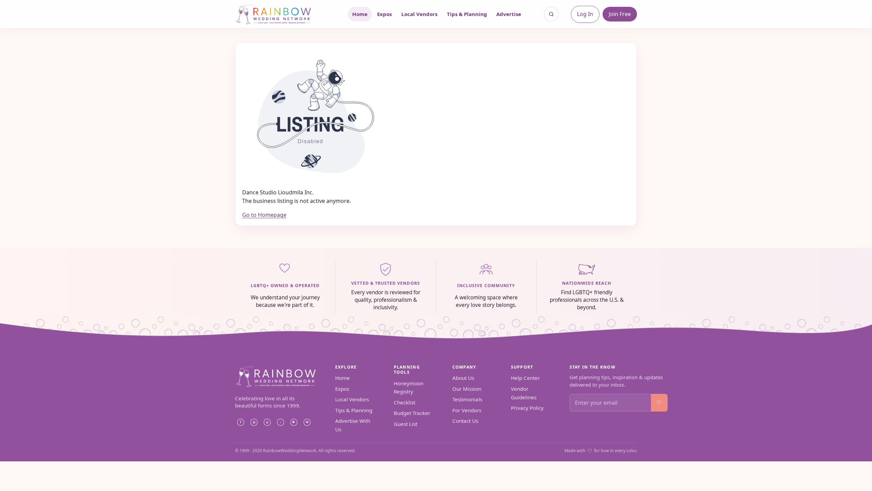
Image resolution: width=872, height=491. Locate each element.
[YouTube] (293, 422)
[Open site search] (551, 14)
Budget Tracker (412, 413)
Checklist (404, 402)
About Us (463, 377)
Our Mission (466, 388)
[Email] (306, 422)
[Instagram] (253, 422)
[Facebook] (240, 422)
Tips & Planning (467, 14)
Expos (384, 14)
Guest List (405, 423)
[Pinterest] (267, 422)
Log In (585, 14)
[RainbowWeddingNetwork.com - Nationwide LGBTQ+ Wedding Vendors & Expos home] (282, 14)
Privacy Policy (527, 407)
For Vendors (466, 410)
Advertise (508, 14)
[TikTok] (280, 422)
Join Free (620, 14)
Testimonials (467, 399)
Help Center (525, 377)
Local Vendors (419, 14)
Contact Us (465, 420)
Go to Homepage (264, 215)
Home (360, 14)
